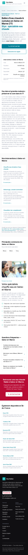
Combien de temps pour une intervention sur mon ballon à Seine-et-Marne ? (14, 346)
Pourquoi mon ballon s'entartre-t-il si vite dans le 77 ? (14, 360)
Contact (4, 530)
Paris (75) (17, 506)
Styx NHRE (4, 229)
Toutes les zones (19, 518)
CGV (3, 536)
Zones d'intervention (12, 10)
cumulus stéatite (16, 229)
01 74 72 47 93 (15, 46)
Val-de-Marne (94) (19, 516)
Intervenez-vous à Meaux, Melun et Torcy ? (14, 354)
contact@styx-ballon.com (10, 498)
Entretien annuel (6, 516)
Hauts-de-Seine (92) (20, 509)
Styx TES (9, 229)
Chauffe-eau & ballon (7, 509)
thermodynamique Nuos (10, 230)
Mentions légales (6, 533)
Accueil (3, 10)
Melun (11, 250)
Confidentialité (5, 538)
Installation (4, 519)
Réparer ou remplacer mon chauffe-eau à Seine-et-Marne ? (14, 367)
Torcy (17, 250)
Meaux (4, 250)
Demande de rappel (14, 51)
